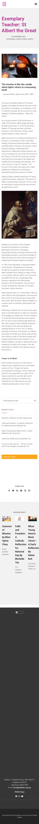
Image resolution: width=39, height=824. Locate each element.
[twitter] (13, 490)
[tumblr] (26, 490)
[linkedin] (17, 490)
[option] (6, 537)
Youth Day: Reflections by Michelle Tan (16, 439)
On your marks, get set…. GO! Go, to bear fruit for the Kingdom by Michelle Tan (17, 445)
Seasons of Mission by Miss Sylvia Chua (17, 418)
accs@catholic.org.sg (22, 788)
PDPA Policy (19, 792)
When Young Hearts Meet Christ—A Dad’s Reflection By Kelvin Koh (17, 432)
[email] (30, 490)
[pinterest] (22, 490)
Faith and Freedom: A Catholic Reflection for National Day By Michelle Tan (17, 424)
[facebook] (9, 490)
